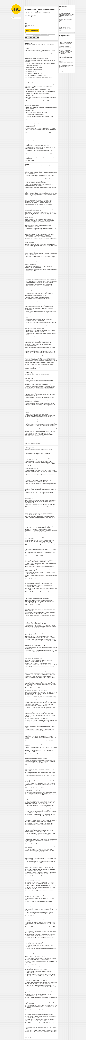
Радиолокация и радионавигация (65, 57)
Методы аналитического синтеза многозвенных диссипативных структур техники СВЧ (65, 10)
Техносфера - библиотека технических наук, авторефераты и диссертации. (16, 9)
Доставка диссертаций (16, 21)
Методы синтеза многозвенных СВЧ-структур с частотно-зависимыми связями (66, 19)
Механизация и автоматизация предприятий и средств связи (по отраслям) (65, 60)
